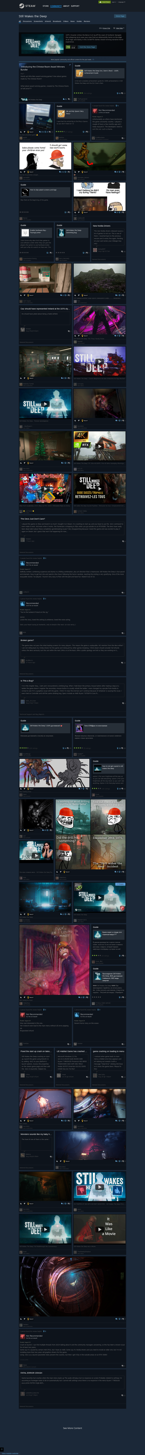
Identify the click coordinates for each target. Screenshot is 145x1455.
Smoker (28, 329)
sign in (114, 2)
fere (78, 301)
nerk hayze (27, 301)
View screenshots (28, 302)
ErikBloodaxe (99, 137)
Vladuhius (62, 877)
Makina (28, 1154)
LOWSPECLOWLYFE (32, 1393)
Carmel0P (26, 177)
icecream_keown (83, 177)
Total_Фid (98, 961)
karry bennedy (64, 258)
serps (79, 1209)
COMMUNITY (56, 6)
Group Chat (106, 28)
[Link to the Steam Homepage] (27, 8)
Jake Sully (101, 1074)
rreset (64, 1074)
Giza (24, 877)
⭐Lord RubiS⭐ (28, 511)
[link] (10, 1453)
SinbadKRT (101, 249)
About (66, 6)
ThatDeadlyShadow (84, 1251)
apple (25, 137)
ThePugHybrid (82, 99)
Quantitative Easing (30, 258)
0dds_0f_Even (31, 701)
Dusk (25, 1251)
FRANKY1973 (82, 920)
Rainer (25, 218)
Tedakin (28, 539)
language (121, 2)
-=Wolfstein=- (28, 426)
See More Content (72, 1428)
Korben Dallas (82, 511)
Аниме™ (80, 754)
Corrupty (80, 384)
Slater (25, 1365)
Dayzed (79, 341)
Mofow (61, 137)
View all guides (81, 100)
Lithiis (28, 1074)
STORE (46, 6)
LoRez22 (26, 592)
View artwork (26, 139)
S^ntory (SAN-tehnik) (103, 1003)
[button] (119, 27)
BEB (24, 632)
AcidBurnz (29, 660)
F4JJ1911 (80, 426)
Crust (97, 794)
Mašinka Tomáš (28, 384)
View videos (80, 385)
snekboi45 (81, 218)
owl (24, 836)
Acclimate (26, 920)
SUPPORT (75, 6)
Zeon (25, 794)
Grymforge (26, 754)
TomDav (26, 1043)
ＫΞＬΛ (79, 468)
